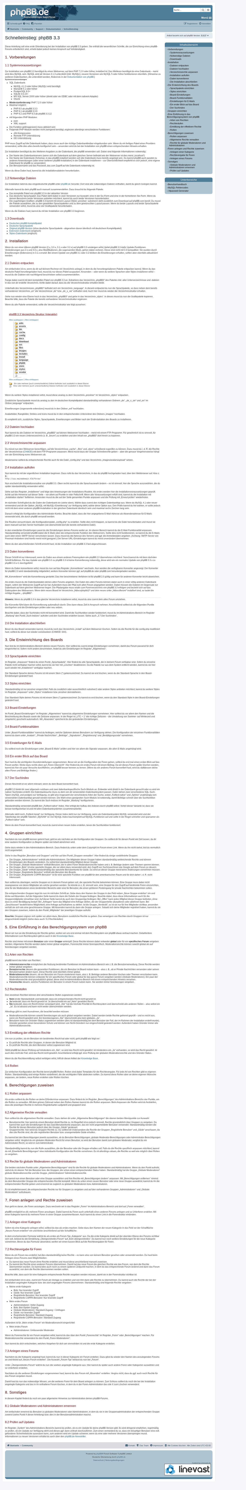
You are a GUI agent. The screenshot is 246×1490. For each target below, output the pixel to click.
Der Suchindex (177, 108)
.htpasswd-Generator (178, 191)
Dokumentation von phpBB (80, 77)
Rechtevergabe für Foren (182, 155)
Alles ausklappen (16, 320)
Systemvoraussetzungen (182, 52)
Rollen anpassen (178, 136)
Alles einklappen (32, 320)
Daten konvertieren (179, 78)
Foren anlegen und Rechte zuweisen (186, 148)
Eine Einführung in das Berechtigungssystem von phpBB (183, 115)
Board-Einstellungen (180, 95)
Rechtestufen (176, 123)
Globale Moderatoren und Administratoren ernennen (182, 166)
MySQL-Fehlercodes (178, 187)
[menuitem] (26, 23)
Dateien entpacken (179, 65)
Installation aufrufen (179, 75)
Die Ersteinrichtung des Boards (183, 85)
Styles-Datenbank (18, 233)
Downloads (175, 59)
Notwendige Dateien (180, 56)
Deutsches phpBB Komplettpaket (25, 223)
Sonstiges (173, 161)
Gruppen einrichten (177, 111)
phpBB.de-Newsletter (75, 1436)
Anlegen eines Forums (181, 158)
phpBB (99, 1454)
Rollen (173, 130)
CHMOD (28, 451)
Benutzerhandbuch (177, 184)
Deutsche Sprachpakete (21, 226)
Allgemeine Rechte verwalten (184, 139)
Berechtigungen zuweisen (181, 133)
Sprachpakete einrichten (182, 88)
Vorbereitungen (175, 49)
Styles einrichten (178, 91)
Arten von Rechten (179, 120)
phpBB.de (66, 184)
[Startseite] (33, 12)
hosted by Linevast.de (201, 1463)
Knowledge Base (65, 936)
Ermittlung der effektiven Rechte (185, 126)
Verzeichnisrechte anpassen (184, 72)
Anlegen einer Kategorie (182, 152)
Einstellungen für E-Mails (182, 101)
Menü (204, 17)
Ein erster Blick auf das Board (184, 104)
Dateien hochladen (179, 69)
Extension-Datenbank (20, 231)
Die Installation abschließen (183, 82)
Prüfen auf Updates (179, 170)
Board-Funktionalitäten (181, 98)
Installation (173, 62)
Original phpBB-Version (20, 228)
